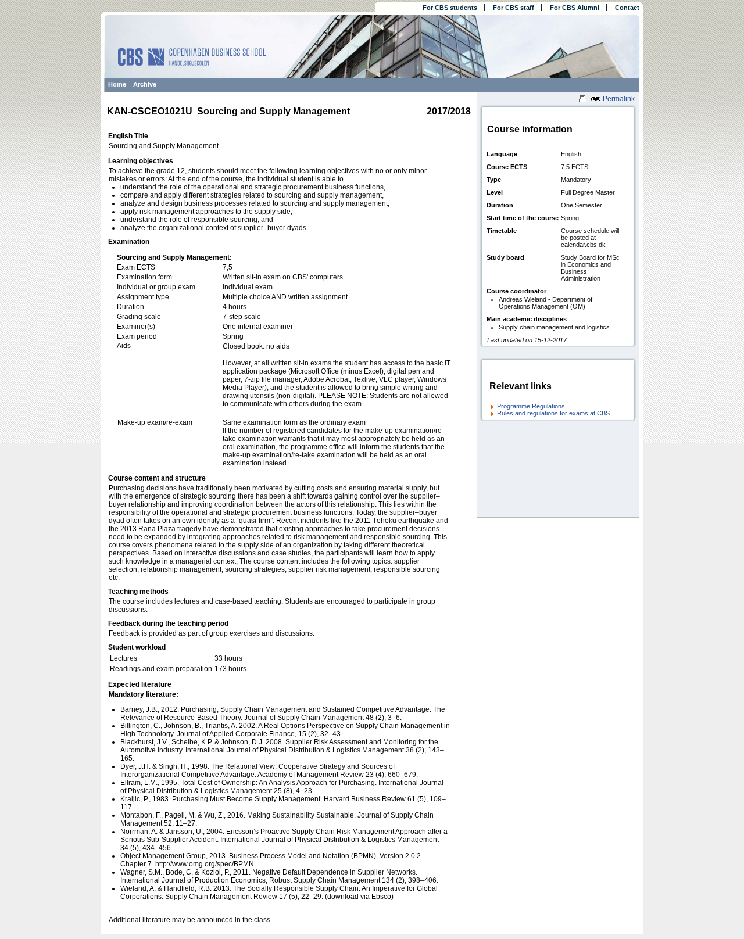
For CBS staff (513, 7)
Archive (144, 84)
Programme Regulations (531, 406)
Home (117, 84)
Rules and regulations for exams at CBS (553, 413)
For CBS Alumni (574, 7)
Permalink (618, 99)
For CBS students (450, 7)
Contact (627, 7)
